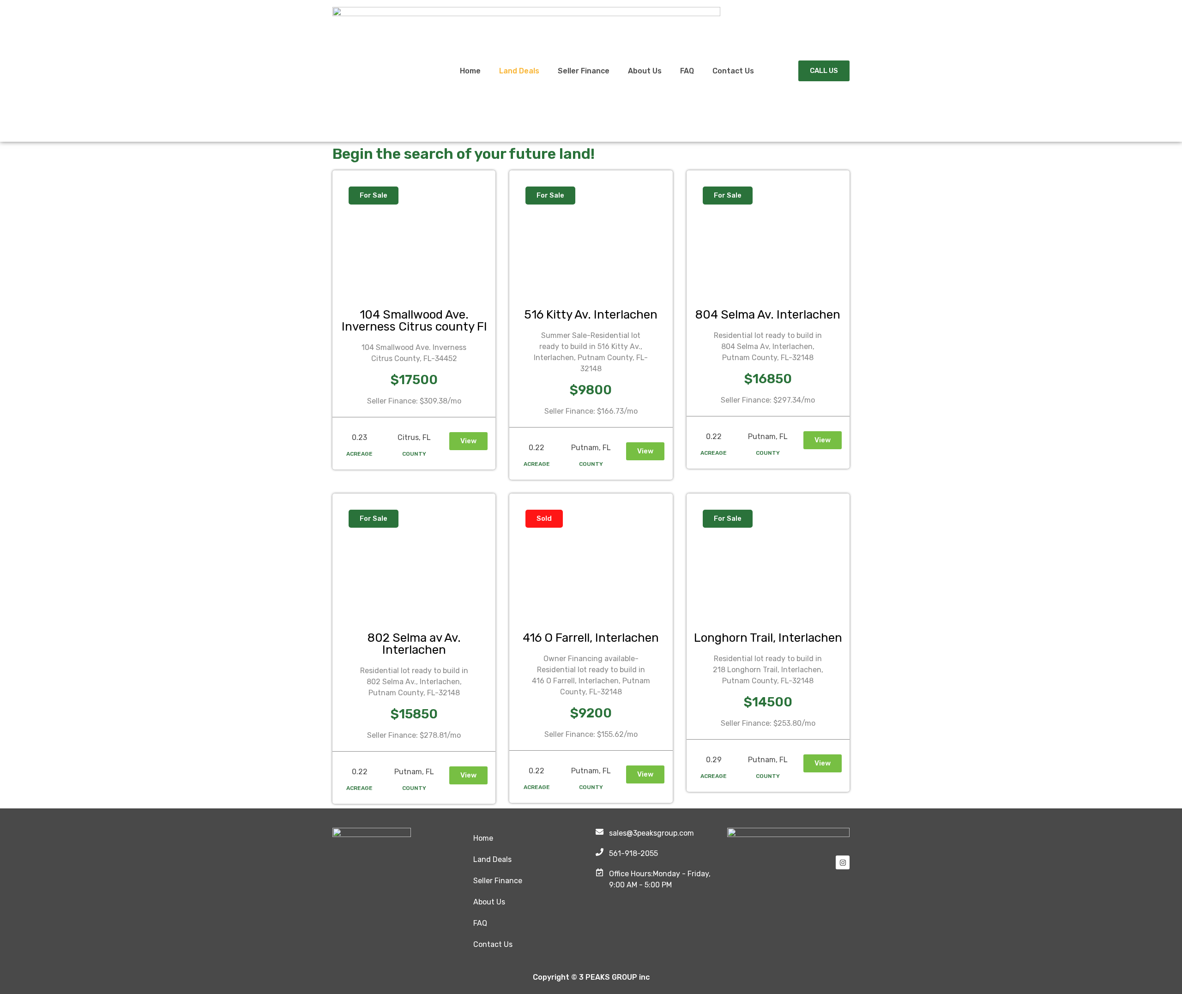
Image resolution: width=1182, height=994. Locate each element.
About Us (645, 70)
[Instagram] (843, 862)
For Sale (373, 195)
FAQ (687, 70)
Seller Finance (583, 70)
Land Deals (519, 70)
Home (470, 70)
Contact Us (733, 70)
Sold (544, 518)
